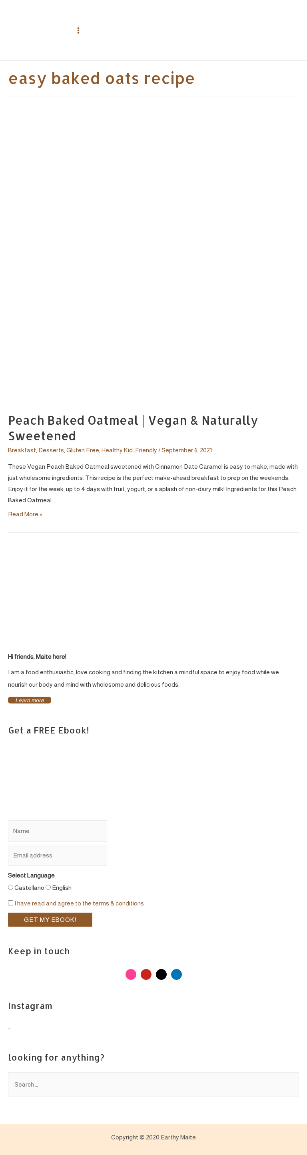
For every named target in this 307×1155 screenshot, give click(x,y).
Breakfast (22, 450)
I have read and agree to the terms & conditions (79, 903)
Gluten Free (82, 450)
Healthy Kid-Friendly (129, 450)
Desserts (51, 450)
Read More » (25, 514)
